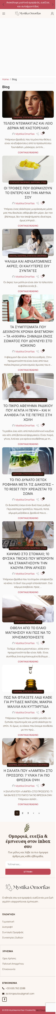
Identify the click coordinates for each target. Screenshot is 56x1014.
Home (5, 79)
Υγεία (42, 184)
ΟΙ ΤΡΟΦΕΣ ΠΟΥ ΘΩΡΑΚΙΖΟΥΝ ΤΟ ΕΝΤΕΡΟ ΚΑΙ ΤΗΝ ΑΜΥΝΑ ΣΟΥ (27, 195)
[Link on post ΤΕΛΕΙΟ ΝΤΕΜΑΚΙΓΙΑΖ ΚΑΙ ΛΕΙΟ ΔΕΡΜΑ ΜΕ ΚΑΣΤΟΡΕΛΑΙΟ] (27, 104)
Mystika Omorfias (23, 137)
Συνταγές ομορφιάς (32, 116)
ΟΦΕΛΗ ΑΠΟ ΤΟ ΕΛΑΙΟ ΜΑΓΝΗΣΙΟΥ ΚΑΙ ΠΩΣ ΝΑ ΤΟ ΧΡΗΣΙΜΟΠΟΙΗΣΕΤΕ (27, 631)
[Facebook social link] (3, 996)
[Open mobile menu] (4, 14)
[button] (3, 5)
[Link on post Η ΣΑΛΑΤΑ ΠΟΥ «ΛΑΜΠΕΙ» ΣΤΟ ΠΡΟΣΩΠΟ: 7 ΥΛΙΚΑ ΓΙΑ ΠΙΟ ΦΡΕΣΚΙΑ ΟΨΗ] (27, 749)
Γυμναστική (7, 918)
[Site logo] (27, 13)
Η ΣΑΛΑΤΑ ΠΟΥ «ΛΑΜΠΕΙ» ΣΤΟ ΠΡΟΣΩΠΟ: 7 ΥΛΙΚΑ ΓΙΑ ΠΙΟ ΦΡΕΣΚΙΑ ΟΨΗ (26, 772)
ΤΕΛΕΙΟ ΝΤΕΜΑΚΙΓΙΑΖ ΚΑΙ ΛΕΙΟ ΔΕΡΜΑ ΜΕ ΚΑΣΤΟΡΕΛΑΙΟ (26, 126)
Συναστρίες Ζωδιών (11, 934)
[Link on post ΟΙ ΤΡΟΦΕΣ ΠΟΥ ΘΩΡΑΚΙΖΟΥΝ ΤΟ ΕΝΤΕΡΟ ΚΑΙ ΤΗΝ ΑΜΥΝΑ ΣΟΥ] (27, 172)
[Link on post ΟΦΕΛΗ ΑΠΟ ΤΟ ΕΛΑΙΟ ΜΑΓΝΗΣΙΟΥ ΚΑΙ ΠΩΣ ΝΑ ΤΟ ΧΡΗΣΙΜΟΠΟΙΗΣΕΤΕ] (27, 608)
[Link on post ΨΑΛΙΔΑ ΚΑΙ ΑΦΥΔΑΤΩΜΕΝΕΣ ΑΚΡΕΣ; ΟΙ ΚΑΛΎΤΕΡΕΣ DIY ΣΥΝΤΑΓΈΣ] (27, 244)
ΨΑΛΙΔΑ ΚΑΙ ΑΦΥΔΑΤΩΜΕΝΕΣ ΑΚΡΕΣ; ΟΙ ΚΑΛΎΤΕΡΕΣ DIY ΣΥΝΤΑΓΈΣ (26, 267)
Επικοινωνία (7, 965)
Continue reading (27, 155)
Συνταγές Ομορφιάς (11, 929)
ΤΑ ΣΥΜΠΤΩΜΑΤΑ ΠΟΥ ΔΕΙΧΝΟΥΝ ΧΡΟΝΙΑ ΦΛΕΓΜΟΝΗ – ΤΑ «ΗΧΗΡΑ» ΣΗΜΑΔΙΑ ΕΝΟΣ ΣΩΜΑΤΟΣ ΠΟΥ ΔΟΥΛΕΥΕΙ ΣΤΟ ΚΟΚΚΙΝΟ (26, 336)
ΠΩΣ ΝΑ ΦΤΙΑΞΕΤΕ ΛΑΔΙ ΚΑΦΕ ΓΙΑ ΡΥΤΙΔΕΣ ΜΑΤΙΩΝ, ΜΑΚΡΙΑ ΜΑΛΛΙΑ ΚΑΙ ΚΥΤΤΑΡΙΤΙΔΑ (27, 700)
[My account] (50, 14)
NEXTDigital (40, 1006)
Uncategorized (16, 398)
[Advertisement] (28, 48)
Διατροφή (34, 184)
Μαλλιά (11, 256)
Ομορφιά (16, 116)
